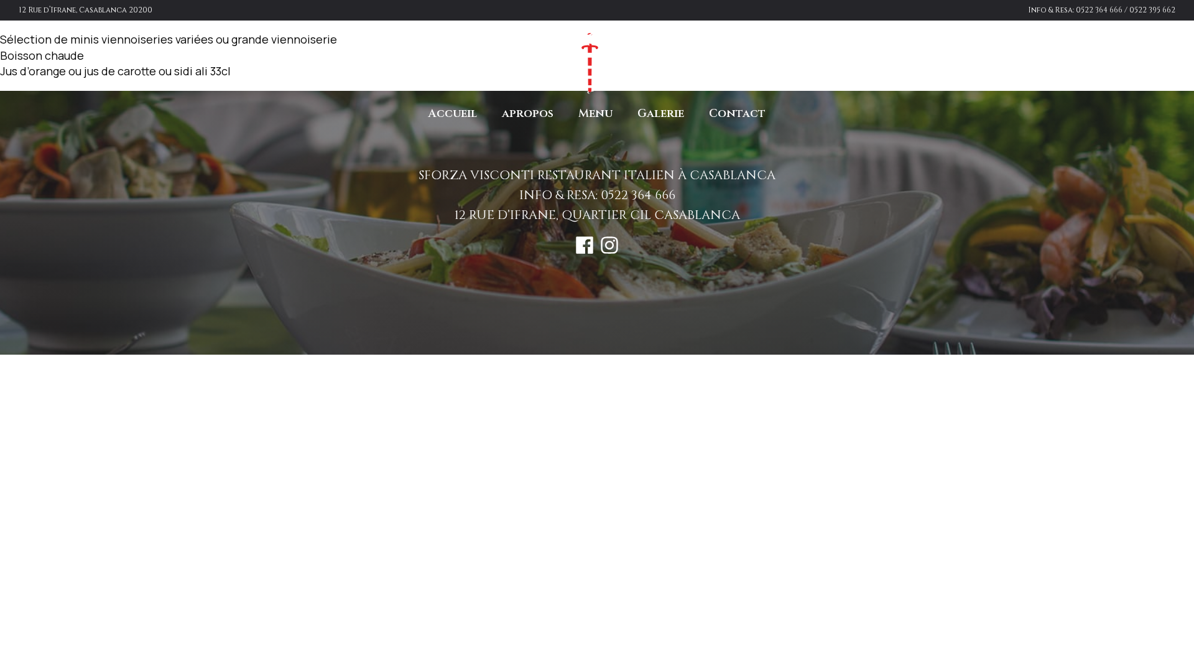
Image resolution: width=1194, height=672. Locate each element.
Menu (595, 113)
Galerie (660, 113)
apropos (527, 113)
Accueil (452, 113)
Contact (737, 113)
